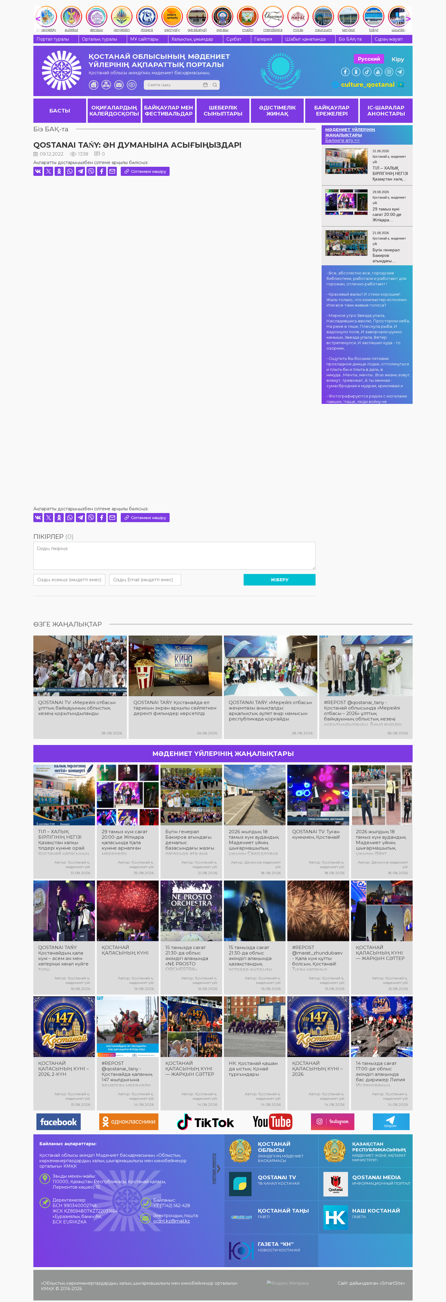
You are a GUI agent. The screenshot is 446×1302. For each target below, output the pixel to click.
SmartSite (392, 1283)
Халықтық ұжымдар (192, 39)
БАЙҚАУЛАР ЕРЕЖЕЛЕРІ (332, 111)
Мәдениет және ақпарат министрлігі (379, 1151)
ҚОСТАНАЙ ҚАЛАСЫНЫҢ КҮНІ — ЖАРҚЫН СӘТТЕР (380, 953)
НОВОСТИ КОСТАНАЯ (279, 1246)
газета (376, 1213)
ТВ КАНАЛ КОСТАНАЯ (278, 1180)
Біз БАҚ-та (350, 39)
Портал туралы (52, 39)
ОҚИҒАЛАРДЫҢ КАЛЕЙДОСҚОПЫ (114, 111)
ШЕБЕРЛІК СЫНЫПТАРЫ (223, 111)
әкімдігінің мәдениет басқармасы (280, 1152)
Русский (369, 59)
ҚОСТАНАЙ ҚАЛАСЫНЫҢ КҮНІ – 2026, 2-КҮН (63, 1069)
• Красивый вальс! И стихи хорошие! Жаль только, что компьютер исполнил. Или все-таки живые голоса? (366, 299)
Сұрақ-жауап (389, 39)
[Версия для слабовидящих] (132, 85)
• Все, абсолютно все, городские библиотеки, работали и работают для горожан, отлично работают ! (366, 278)
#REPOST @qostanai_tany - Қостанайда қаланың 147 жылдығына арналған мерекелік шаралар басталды (127, 1074)
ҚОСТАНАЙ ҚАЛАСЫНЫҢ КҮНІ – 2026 (317, 1069)
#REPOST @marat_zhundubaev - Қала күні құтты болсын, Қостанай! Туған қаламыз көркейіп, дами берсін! (317, 958)
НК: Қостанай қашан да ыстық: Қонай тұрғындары (253, 1069)
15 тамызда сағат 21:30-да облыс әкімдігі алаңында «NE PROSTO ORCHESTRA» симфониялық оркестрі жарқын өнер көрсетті (186, 958)
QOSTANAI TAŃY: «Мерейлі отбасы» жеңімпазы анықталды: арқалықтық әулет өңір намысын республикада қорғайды (270, 711)
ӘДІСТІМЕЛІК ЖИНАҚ (277, 111)
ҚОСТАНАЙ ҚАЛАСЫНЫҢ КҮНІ (125, 950)
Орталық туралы (99, 39)
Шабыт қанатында (305, 39)
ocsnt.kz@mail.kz (171, 1221)
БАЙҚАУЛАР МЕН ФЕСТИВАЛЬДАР (168, 111)
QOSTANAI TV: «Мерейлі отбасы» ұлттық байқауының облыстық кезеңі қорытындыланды (77, 708)
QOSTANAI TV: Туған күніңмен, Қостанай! (316, 834)
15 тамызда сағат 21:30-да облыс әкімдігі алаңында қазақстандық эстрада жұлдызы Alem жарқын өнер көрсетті (252, 958)
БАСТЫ (59, 111)
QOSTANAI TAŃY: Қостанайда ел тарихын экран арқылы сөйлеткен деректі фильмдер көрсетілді (174, 708)
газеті (283, 1213)
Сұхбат (234, 39)
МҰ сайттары (144, 39)
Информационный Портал (381, 1180)
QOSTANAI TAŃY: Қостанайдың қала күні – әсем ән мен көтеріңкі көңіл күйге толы (63, 958)
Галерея (263, 39)
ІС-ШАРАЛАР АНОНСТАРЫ (386, 111)
